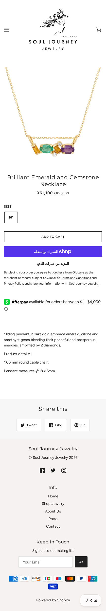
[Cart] (99, 29)
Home (53, 496)
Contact (53, 526)
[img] (42, 470)
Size (8, 206)
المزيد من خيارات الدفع (53, 264)
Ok (81, 562)
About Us (53, 511)
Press (53, 518)
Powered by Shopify (53, 600)
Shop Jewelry (53, 503)
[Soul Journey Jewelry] (53, 29)
